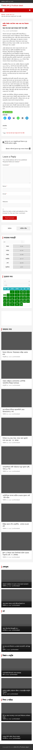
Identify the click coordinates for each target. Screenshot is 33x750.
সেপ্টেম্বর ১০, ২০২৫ (7, 738)
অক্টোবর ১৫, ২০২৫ (7, 605)
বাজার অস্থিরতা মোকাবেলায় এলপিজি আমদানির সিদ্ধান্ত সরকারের (14, 382)
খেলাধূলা (5, 567)
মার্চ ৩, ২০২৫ (6, 674)
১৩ (5, 298)
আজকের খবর (7, 329)
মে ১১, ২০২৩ (6, 31)
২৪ (21, 301)
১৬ (17, 298)
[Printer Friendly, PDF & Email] (7, 112)
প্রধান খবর (21, 23)
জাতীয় (4, 23)
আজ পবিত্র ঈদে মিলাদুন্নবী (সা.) (10, 628)
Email (5, 194)
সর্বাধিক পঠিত (23, 228)
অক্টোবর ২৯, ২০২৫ (7, 414)
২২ (12, 301)
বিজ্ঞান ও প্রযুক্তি (8, 655)
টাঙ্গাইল (8, 23)
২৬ (28, 301)
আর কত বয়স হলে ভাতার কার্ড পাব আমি (15, 133)
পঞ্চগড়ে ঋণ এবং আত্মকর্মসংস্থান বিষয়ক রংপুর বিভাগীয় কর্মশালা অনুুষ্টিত (15, 142)
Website (5, 201)
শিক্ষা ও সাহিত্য (8, 700)
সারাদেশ (4, 25)
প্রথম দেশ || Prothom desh (21, 747)
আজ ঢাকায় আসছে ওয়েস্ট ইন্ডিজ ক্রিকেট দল (14, 603)
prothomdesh (13, 31)
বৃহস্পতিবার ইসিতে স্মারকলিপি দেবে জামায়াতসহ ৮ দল (13, 411)
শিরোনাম (26, 23)
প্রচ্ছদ (17, 23)
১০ (21, 295)
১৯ (28, 298)
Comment (6, 165)
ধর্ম (4, 611)
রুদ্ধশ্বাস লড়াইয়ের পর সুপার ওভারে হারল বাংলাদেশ (15, 584)
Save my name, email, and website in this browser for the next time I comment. (15, 212)
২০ (5, 301)
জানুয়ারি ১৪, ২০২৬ (7, 356)
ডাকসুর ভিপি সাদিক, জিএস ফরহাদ (11, 736)
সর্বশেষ (9, 228)
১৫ (12, 298)
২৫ (24, 301)
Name (5, 186)
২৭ (5, 304)
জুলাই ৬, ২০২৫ (6, 649)
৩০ (17, 304)
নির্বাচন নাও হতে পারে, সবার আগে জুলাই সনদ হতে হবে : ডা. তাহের (15, 439)
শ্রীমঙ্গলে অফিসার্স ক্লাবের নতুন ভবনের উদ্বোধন (17, 148)
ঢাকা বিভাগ (12, 23)
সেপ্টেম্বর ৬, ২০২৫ (7, 630)
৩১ (21, 304)
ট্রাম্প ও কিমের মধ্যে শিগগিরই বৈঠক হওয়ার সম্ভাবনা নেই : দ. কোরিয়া (16, 554)
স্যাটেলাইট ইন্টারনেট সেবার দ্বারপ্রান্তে (12, 673)
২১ (8, 301)
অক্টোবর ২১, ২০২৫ (7, 586)
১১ (24, 295)
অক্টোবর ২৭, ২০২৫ (7, 500)
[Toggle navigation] (3, 10)
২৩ (17, 301)
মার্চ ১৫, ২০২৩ (6, 694)
